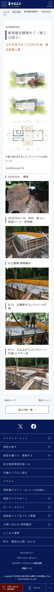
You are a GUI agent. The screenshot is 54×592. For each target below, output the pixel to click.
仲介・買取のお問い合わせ (19, 541)
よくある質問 (11, 533)
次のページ (43, 400)
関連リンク (27, 568)
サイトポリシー (27, 552)
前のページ (10, 400)
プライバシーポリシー (27, 557)
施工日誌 (17, 11)
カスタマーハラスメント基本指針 (27, 563)
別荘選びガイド (25, 490)
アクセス (8, 481)
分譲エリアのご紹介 (15, 472)
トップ (6, 11)
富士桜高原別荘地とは (16, 464)
